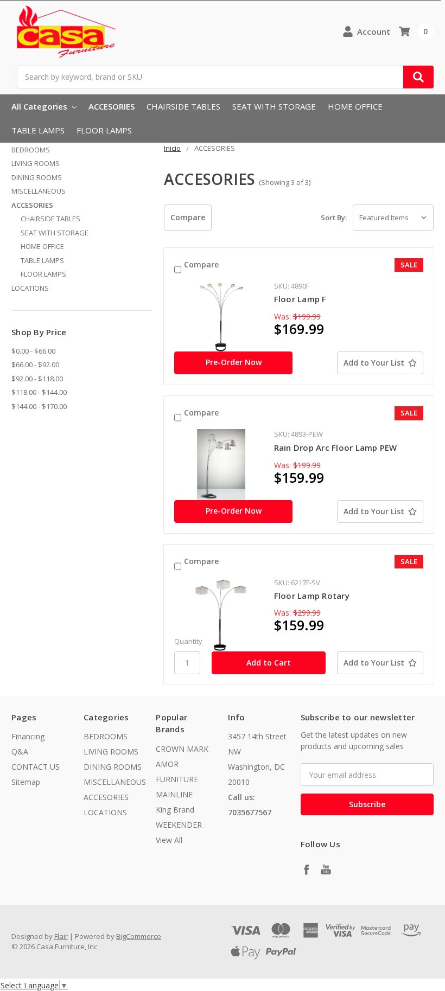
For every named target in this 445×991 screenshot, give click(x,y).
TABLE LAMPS (38, 130)
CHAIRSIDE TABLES (183, 106)
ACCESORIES (111, 106)
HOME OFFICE (355, 106)
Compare (201, 264)
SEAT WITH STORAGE (274, 106)
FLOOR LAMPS (104, 130)
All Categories (40, 106)
